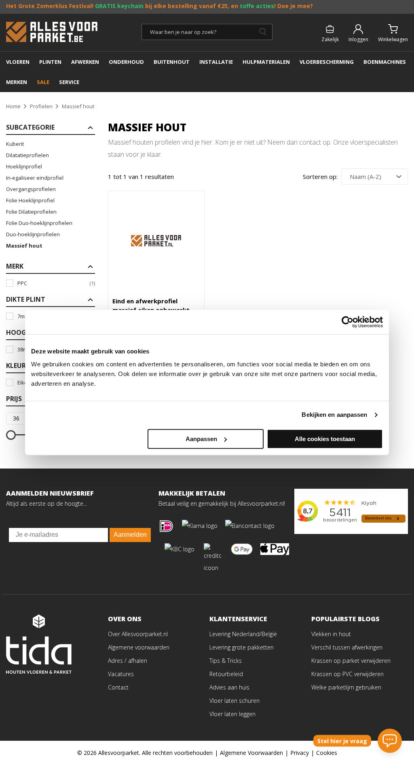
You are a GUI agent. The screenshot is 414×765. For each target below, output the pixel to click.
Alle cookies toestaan (325, 438)
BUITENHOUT (172, 61)
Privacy (299, 753)
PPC (56, 283)
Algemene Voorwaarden (251, 753)
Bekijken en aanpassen (334, 414)
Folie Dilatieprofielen (31, 211)
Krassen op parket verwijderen (351, 660)
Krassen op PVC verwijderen (347, 674)
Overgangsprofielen (31, 189)
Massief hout (24, 245)
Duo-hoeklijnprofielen (33, 234)
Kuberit (15, 143)
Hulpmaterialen (266, 61)
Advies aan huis (229, 687)
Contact (118, 687)
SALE (43, 82)
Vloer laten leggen (232, 714)
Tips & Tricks (225, 660)
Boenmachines (384, 61)
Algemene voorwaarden (138, 647)
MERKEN (16, 82)
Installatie (216, 61)
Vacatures (121, 674)
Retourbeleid (226, 674)
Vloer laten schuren (234, 700)
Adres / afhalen (127, 660)
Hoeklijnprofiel (24, 166)
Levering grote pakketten (241, 647)
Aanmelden (130, 534)
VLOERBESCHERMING (327, 61)
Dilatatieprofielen (27, 155)
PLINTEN (50, 61)
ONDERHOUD (126, 61)
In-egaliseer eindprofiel (34, 177)
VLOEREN (18, 61)
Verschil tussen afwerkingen (346, 647)
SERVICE (69, 82)
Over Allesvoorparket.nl (138, 634)
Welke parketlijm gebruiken (346, 687)
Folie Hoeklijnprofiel (30, 200)
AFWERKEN (85, 61)
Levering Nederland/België (243, 634)
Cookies (326, 753)
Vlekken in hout (331, 634)
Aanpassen (201, 438)
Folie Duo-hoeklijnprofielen (39, 223)
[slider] (11, 435)
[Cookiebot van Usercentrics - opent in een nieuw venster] (347, 322)
